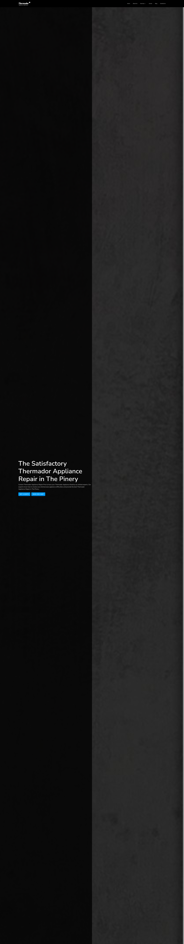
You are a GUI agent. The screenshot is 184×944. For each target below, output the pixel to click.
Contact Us (163, 3)
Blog (156, 3)
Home (128, 3)
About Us (135, 3)
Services (142, 3)
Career (150, 3)
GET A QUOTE (24, 494)
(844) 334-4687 (38, 494)
